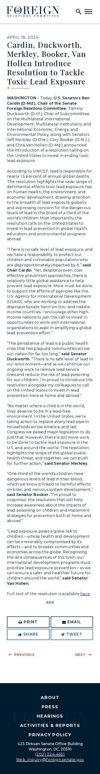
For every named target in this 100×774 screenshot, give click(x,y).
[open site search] (78, 11)
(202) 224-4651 (50, 754)
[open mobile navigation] (88, 11)
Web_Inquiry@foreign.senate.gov (50, 759)
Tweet (74, 634)
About (50, 697)
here (85, 594)
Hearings (50, 716)
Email (74, 622)
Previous (24, 655)
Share (30, 634)
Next (80, 655)
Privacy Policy (50, 734)
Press (50, 706)
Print (31, 622)
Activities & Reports (50, 725)
